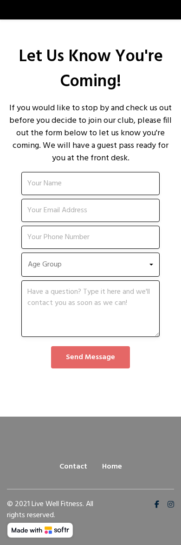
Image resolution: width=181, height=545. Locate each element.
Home (112, 467)
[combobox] (93, 265)
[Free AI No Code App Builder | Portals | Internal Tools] (40, 530)
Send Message (90, 357)
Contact (73, 467)
